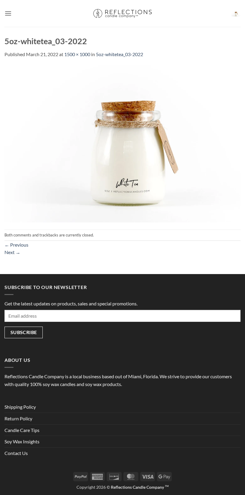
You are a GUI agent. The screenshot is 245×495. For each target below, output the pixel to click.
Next (12, 252)
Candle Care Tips (21, 430)
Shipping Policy (20, 407)
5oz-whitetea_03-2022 (119, 54)
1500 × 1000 (77, 54)
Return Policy (18, 418)
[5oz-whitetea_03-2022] (122, 143)
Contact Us (16, 453)
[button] (8, 13)
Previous (16, 245)
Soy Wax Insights (21, 441)
